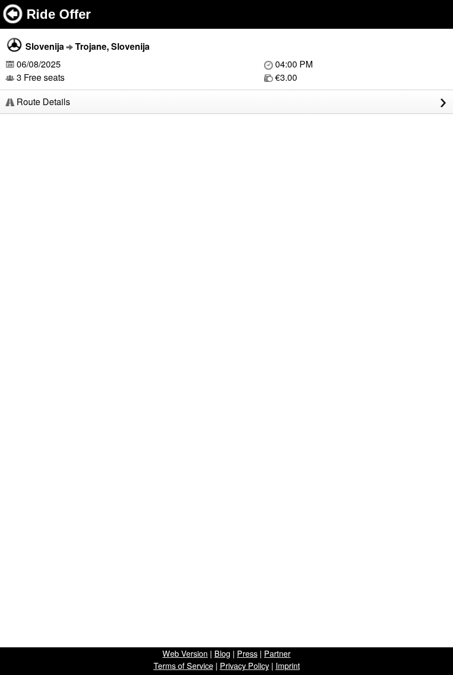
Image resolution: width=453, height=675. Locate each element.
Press (247, 653)
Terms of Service (183, 665)
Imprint (288, 665)
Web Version (185, 653)
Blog (222, 653)
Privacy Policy (244, 665)
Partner (277, 653)
